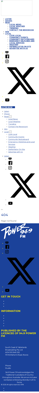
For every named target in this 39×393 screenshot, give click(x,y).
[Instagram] (7, 63)
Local (8, 34)
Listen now (6, 107)
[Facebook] (7, 58)
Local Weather (17, 26)
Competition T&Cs (12, 318)
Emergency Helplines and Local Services (22, 42)
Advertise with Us (18, 48)
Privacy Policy (11, 316)
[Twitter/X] (21, 97)
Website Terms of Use (14, 323)
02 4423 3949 (17, 368)
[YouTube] (7, 101)
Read (7, 23)
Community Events (18, 37)
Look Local (15, 35)
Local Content (11, 326)
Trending (14, 28)
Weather (13, 45)
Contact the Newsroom (21, 30)
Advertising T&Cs (12, 321)
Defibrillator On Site (20, 47)
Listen (8, 19)
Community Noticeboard (21, 39)
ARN (7, 388)
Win (7, 32)
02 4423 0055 (17, 366)
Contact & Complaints (14, 301)
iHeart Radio (9, 390)
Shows (8, 21)
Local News (15, 25)
